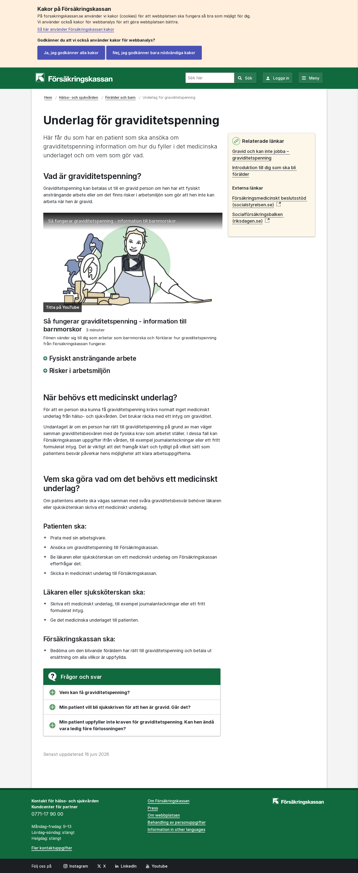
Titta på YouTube (62, 307)
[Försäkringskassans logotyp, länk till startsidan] (73, 78)
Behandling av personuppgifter (177, 822)
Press (153, 808)
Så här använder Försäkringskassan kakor (75, 29)
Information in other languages (176, 829)
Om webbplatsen (164, 815)
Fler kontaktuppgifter (51, 847)
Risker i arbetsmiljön (79, 370)
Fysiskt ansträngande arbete (92, 358)
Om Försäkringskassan (168, 800)
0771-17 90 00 (47, 814)
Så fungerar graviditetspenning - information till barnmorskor (112, 221)
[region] (132, 263)
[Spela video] (133, 263)
